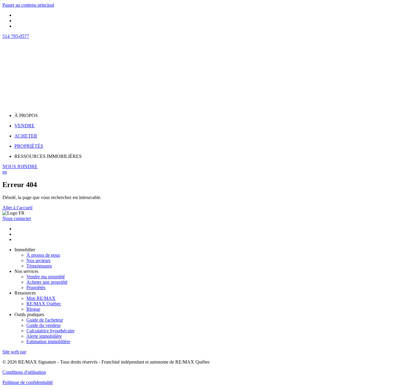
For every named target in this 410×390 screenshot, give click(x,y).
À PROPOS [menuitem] (26, 115)
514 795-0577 (15, 36)
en (4, 171)
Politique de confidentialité (27, 382)
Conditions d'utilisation (24, 372)
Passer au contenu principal (28, 5)
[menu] (211, 115)
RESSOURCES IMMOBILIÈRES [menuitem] (48, 156)
